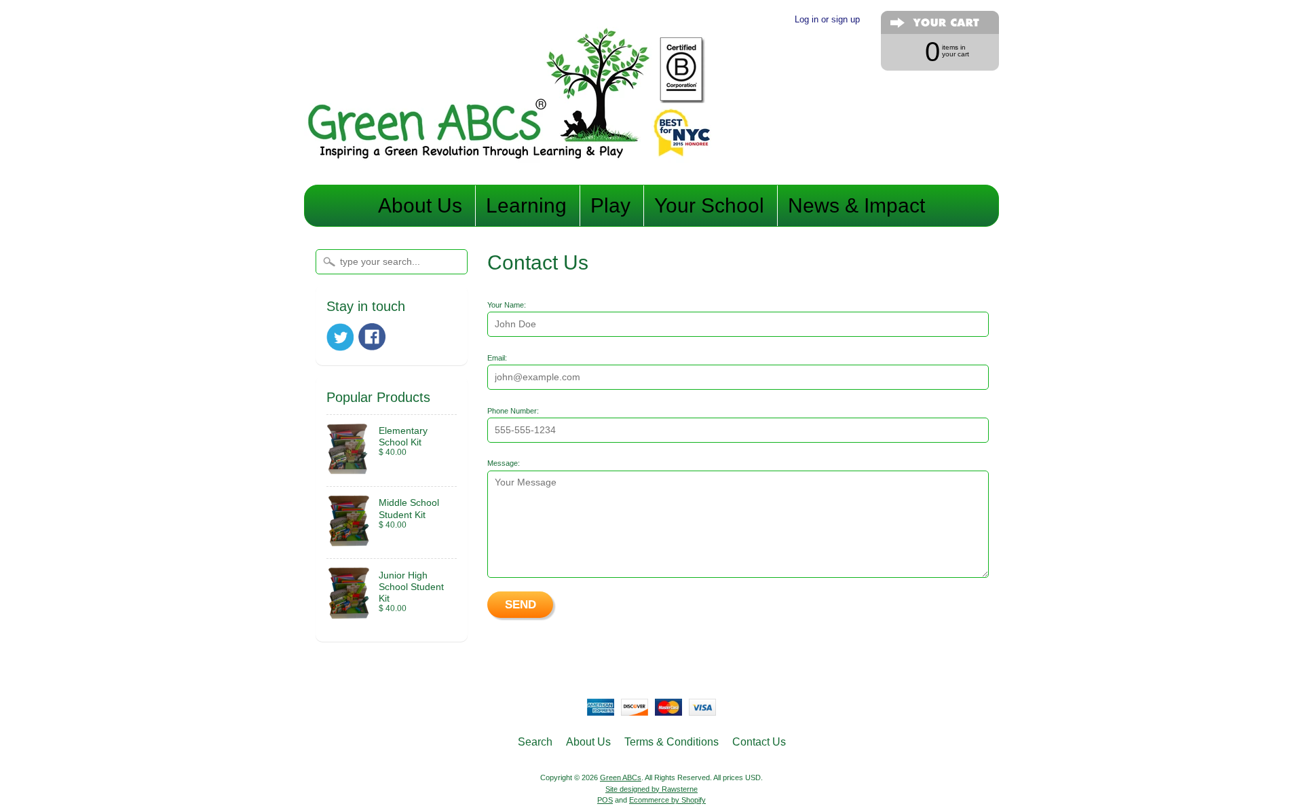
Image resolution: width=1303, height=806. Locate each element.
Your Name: (506, 305)
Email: (497, 358)
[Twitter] (340, 337)
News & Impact (856, 205)
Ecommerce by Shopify (667, 800)
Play (610, 205)
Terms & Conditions (671, 742)
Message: (503, 463)
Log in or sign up (827, 19)
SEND (520, 604)
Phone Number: (513, 411)
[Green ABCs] (507, 165)
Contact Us (759, 742)
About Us (420, 205)
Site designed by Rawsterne (651, 789)
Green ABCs (620, 777)
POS (605, 800)
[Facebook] (371, 336)
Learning (526, 205)
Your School (709, 205)
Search (535, 742)
